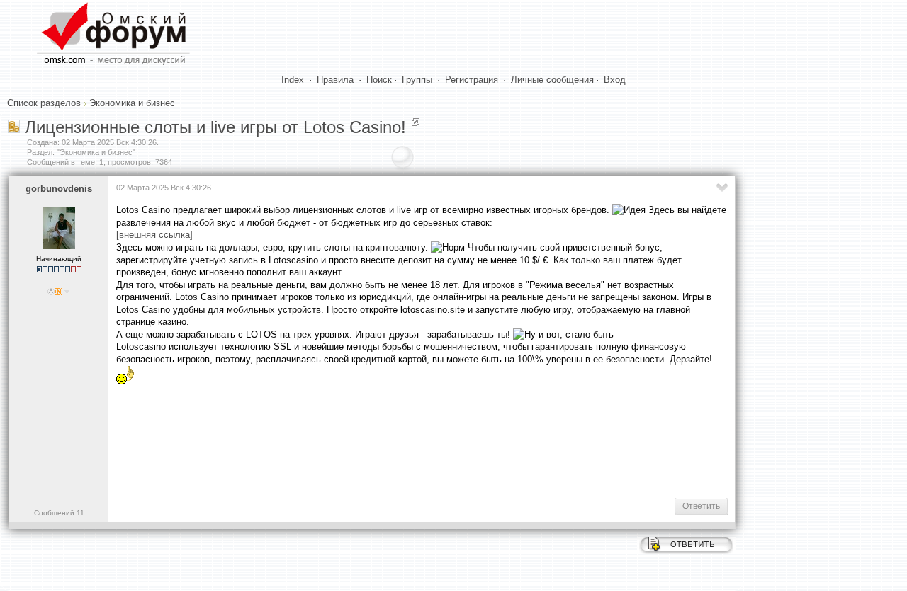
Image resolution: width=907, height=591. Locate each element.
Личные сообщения (552, 79)
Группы (417, 79)
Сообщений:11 (59, 513)
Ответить (701, 506)
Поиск (379, 79)
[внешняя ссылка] (154, 234)
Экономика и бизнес (132, 103)
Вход (615, 79)
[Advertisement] (374, 441)
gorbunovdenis (59, 188)
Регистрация (471, 79)
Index (292, 79)
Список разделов (44, 103)
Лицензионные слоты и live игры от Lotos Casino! (215, 127)
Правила (335, 79)
